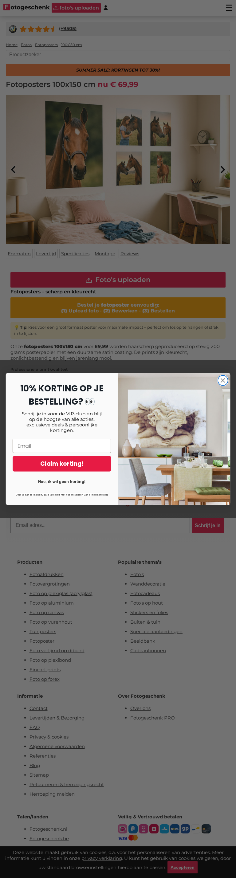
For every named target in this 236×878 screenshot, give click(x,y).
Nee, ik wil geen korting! (62, 481)
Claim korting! (61, 464)
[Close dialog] (223, 380)
